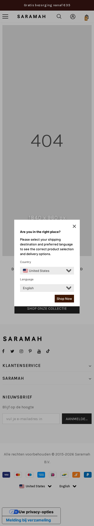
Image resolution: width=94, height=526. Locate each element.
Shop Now (64, 299)
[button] (74, 226)
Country (25, 262)
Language (27, 279)
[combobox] (36, 270)
